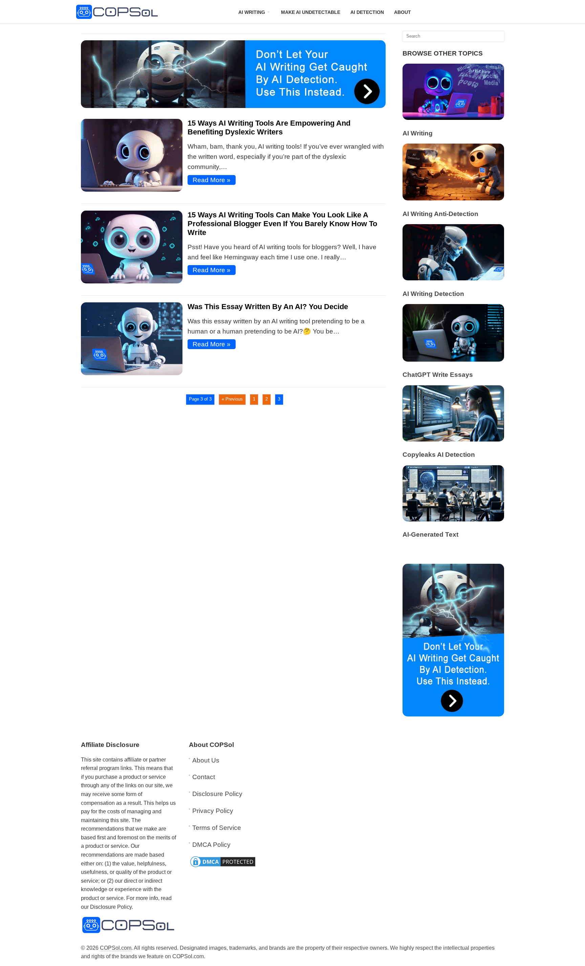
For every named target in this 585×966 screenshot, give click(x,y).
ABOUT (402, 12)
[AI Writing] (453, 117)
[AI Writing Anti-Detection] (453, 198)
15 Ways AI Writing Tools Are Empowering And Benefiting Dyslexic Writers (269, 127)
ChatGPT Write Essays (438, 374)
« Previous (232, 399)
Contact (203, 776)
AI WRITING (251, 12)
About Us (205, 760)
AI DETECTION (367, 12)
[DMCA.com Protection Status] (223, 866)
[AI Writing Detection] (453, 278)
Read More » (212, 180)
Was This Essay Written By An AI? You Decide (268, 306)
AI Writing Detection (433, 293)
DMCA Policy (211, 844)
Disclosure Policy (217, 793)
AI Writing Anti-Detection (440, 213)
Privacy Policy (212, 810)
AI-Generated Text (430, 534)
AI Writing (418, 133)
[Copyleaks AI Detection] (453, 439)
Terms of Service (216, 827)
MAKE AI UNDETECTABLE (310, 12)
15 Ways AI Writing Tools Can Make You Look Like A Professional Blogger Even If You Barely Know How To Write (282, 224)
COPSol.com (115, 948)
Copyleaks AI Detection (439, 454)
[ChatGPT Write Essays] (453, 359)
